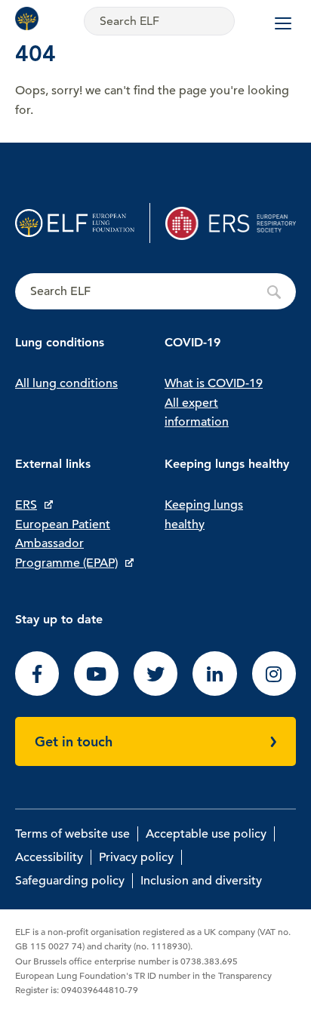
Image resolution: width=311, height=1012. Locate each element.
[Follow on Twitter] (155, 692)
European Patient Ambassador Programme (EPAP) (66, 544)
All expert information (197, 412)
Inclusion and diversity (201, 880)
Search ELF (155, 292)
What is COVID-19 (214, 383)
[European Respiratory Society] (230, 223)
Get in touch (73, 741)
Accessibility (49, 857)
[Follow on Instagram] (274, 692)
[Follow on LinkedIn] (214, 692)
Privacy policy (136, 857)
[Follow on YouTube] (96, 692)
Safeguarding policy (70, 880)
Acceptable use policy (206, 833)
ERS (26, 504)
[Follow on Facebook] (37, 692)
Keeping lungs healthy (204, 514)
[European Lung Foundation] (30, 18)
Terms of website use (72, 833)
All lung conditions (66, 383)
